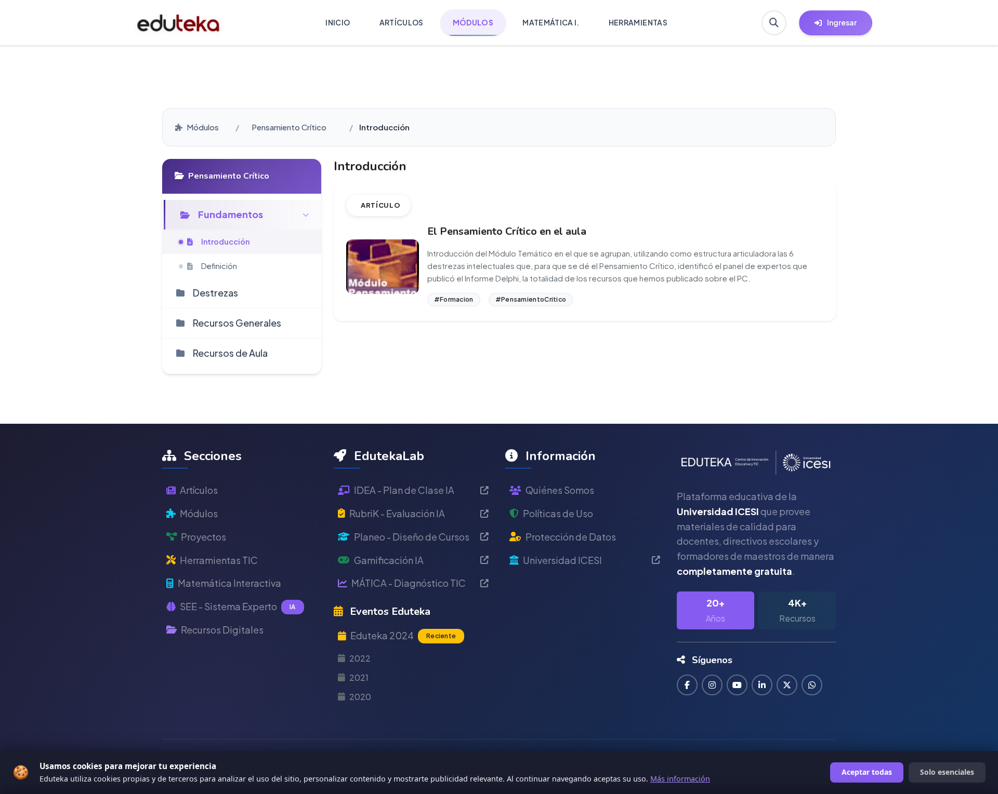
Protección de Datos (571, 537)
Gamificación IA (389, 560)
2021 (359, 677)
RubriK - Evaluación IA (397, 513)
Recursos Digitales (222, 630)
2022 (360, 658)
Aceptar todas (867, 772)
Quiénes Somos (560, 490)
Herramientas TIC (219, 560)
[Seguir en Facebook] (687, 685)
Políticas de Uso (558, 513)
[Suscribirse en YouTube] (737, 685)
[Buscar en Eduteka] (773, 22)
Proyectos (203, 537)
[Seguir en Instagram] (712, 685)
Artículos (199, 490)
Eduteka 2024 (403, 635)
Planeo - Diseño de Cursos (411, 537)
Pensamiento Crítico (289, 127)
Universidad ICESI (562, 560)
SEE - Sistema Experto (238, 606)
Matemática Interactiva (229, 583)
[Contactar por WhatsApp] (812, 685)
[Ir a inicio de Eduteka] (178, 23)
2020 (360, 697)
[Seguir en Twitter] (787, 685)
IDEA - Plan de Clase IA (404, 490)
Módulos (203, 127)
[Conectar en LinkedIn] (762, 685)
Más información (680, 779)
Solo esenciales (947, 772)
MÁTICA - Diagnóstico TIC (408, 583)
